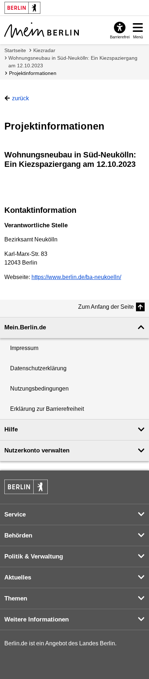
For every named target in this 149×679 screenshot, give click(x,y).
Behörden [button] (18, 535)
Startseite (15, 50)
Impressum (24, 348)
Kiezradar (44, 50)
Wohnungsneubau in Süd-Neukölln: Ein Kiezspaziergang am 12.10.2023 (72, 61)
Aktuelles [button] (17, 577)
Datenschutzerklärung (38, 368)
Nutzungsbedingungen (39, 388)
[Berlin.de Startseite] (26, 487)
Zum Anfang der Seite (106, 307)
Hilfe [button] (11, 429)
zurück (20, 98)
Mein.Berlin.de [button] (25, 327)
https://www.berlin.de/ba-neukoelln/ (76, 277)
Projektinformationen (32, 73)
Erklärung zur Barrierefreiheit (47, 409)
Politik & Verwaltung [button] (33, 556)
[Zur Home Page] (41, 30)
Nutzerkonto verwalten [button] (36, 450)
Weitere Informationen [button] (36, 619)
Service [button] (15, 514)
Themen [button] (15, 598)
